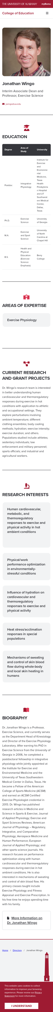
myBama (46, 4)
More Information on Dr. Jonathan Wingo (24, 920)
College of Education (18, 13)
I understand (21, 1006)
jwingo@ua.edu (13, 103)
